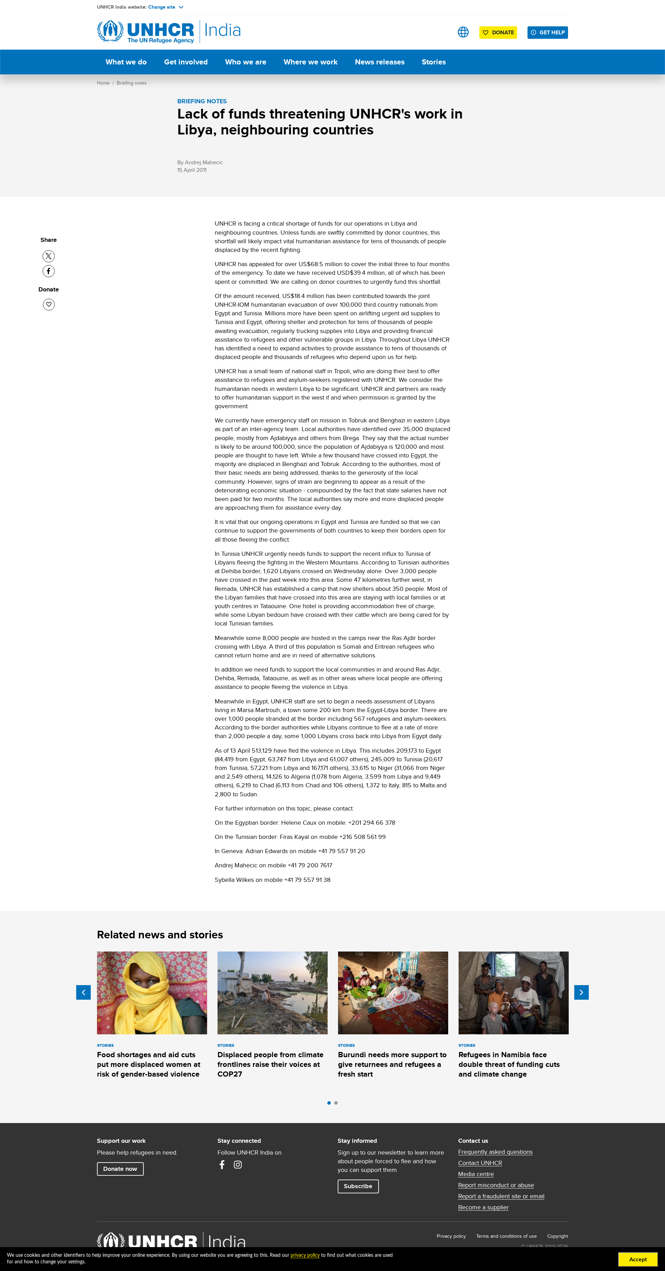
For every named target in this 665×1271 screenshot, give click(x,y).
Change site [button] (161, 6)
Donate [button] (503, 32)
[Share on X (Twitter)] (49, 256)
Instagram (237, 1164)
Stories (434, 62)
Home (103, 82)
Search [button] (441, 32)
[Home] (145, 32)
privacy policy (305, 1255)
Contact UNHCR (480, 1163)
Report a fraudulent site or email (501, 1196)
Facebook (222, 1164)
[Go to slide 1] (330, 1104)
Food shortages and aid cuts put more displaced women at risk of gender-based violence (148, 1064)
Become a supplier (483, 1207)
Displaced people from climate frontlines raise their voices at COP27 (270, 1064)
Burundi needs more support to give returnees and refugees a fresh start (392, 1064)
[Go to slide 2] (337, 1104)
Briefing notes (132, 82)
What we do (126, 62)
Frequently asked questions (495, 1152)
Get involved (186, 62)
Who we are (245, 62)
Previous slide (83, 992)
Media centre (476, 1174)
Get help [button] (552, 32)
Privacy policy (451, 1236)
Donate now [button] (120, 1168)
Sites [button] (463, 32)
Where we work (311, 62)
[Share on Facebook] (49, 271)
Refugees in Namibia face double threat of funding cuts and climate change (509, 1064)
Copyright (557, 1236)
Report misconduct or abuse (496, 1185)
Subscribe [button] (358, 1186)
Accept (638, 1259)
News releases (380, 62)
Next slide (581, 992)
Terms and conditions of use (506, 1236)
